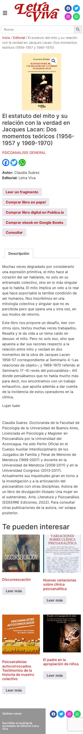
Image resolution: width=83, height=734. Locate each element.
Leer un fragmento (22, 192)
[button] (5, 13)
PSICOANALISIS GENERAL (24, 152)
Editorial (19, 38)
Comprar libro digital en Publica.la (35, 212)
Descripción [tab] (18, 253)
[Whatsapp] (76, 16)
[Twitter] (76, 8)
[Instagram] (68, 16)
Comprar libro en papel (26, 202)
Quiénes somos (12, 713)
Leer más (14, 591)
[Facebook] (68, 8)
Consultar (14, 232)
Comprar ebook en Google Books (34, 222)
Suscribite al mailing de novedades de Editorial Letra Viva (20, 725)
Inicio (6, 38)
